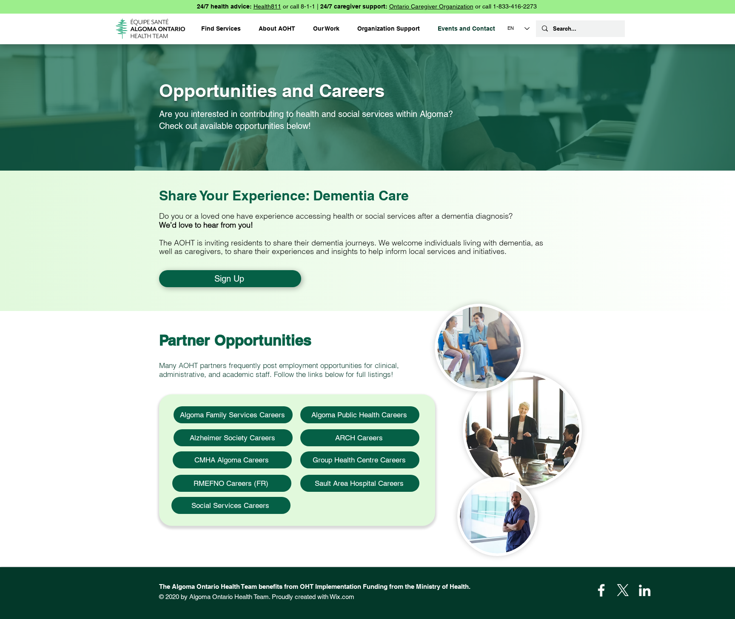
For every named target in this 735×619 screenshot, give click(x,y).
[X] (623, 590)
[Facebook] (601, 590)
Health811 (267, 6)
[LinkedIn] (644, 590)
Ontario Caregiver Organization (431, 6)
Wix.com (342, 596)
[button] (388, 28)
